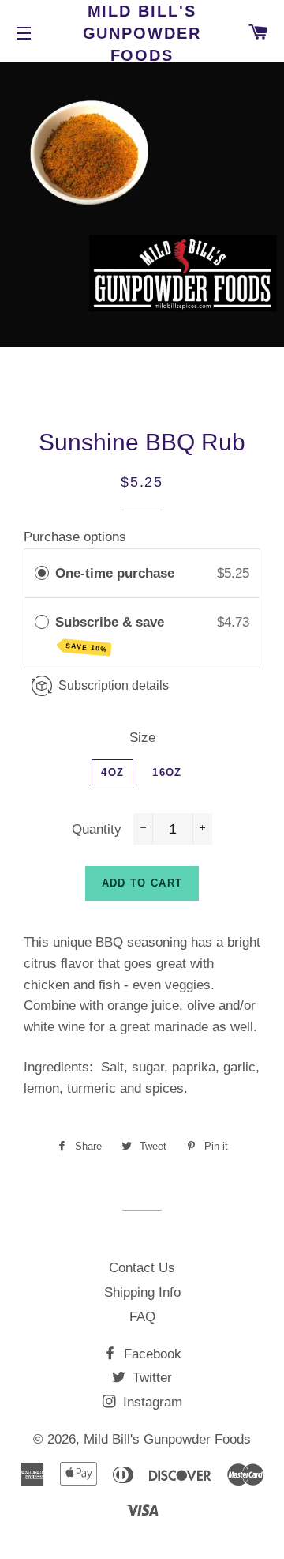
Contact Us (142, 1267)
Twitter (150, 1377)
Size (142, 737)
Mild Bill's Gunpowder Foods (142, 33)
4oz (112, 772)
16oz (166, 772)
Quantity (96, 829)
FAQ (142, 1316)
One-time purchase (114, 573)
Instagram (150, 1402)
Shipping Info (142, 1292)
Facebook (150, 1353)
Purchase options (75, 536)
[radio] (42, 573)
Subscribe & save (111, 634)
